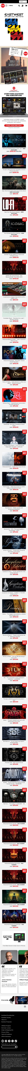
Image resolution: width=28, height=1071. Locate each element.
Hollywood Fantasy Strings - (14, 823)
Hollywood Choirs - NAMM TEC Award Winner (14, 466)
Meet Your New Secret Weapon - (14, 212)
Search (19, 6)
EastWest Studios (6, 1017)
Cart (26, 6)
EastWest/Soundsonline (7, 1015)
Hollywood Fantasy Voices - (14, 904)
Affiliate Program (6, 1025)
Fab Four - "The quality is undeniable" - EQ (14, 803)
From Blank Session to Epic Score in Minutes (14, 945)
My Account (23, 5)
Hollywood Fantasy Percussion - (14, 864)
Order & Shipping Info (7, 1030)
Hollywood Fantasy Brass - (14, 843)
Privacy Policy (5, 1032)
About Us (3, 1019)
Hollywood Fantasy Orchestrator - (14, 925)
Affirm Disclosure (6, 1036)
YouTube (2, 1041)
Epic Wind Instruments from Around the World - (14, 191)
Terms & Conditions (6, 1034)
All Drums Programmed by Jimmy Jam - (14, 150)
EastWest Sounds (3, 5)
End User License (6, 1028)
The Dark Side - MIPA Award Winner (14, 762)
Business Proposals (6, 1021)
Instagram (6, 1041)
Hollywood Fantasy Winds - (14, 884)
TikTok (16, 1041)
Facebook (9, 1041)
